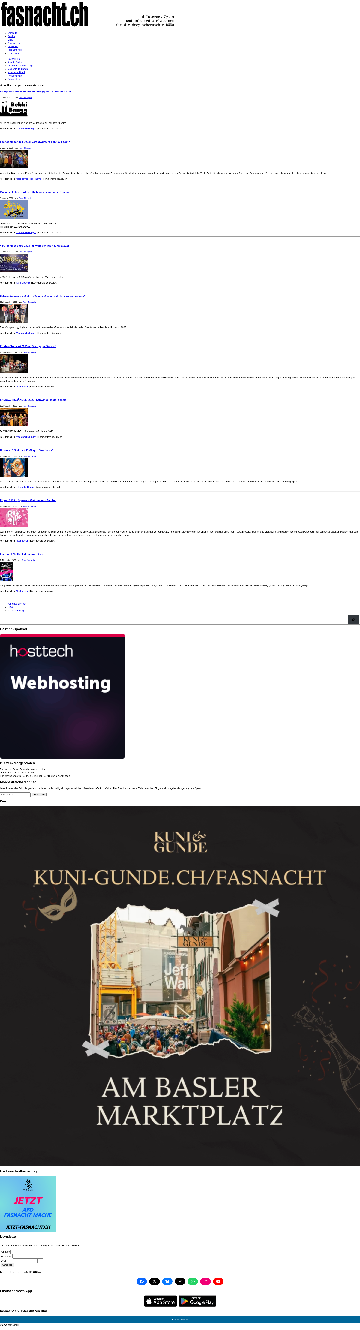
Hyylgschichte (15, 75)
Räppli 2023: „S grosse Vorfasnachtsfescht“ (28, 500)
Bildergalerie (14, 43)
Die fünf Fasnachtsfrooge (20, 65)
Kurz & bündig (15, 62)
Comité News (14, 79)
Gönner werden (180, 1319)
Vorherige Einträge (17, 604)
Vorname (5, 1251)
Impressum (13, 53)
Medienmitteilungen (18, 69)
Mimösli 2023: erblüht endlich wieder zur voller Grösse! (35, 192)
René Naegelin (25, 98)
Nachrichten (14, 59)
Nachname (6, 1256)
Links (10, 39)
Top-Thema (35, 179)
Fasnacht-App (15, 50)
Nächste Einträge (16, 610)
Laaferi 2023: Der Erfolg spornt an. (22, 553)
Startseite (12, 33)
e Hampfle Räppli (16, 72)
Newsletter (13, 46)
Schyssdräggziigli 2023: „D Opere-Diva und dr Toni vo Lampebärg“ (43, 295)
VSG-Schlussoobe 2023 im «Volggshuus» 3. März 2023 (34, 245)
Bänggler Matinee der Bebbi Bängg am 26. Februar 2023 (35, 91)
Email (3, 1260)
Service (11, 36)
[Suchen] (353, 619)
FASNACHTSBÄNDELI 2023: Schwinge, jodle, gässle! (33, 399)
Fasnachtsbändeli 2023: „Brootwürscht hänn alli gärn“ (35, 141)
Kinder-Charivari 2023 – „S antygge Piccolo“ (28, 346)
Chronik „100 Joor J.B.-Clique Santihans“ (26, 450)
